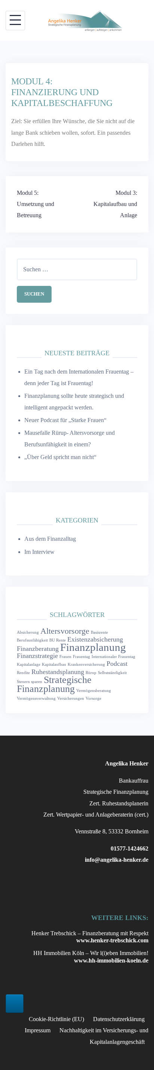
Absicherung (28, 632)
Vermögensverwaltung (36, 698)
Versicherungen (70, 698)
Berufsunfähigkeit (32, 640)
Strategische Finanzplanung (54, 684)
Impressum (37, 1030)
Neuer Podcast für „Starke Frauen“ (65, 420)
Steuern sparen (29, 682)
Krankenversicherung (86, 664)
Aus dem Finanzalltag (50, 539)
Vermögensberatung (93, 691)
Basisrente (99, 632)
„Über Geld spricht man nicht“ (60, 457)
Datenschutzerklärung (119, 1019)
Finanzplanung (93, 647)
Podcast (117, 663)
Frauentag (81, 657)
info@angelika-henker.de (116, 860)
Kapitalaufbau (54, 664)
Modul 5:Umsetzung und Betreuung (35, 204)
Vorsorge (93, 698)
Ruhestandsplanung (57, 672)
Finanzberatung (38, 648)
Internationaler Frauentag (113, 657)
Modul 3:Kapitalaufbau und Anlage (115, 204)
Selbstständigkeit (112, 673)
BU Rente (57, 640)
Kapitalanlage (28, 664)
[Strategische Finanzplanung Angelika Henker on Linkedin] (15, 1003)
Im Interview (39, 552)
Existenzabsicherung (95, 639)
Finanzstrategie (37, 655)
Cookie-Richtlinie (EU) (56, 1019)
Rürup (91, 673)
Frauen (65, 657)
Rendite (23, 673)
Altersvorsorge (64, 631)
